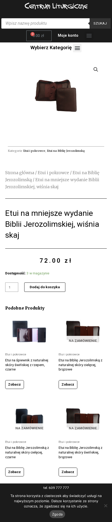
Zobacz (14, 384)
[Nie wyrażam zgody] (105, 505)
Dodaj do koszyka (45, 287)
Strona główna (19, 172)
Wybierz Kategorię (51, 48)
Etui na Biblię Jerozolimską (66, 151)
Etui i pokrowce (34, 151)
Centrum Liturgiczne (56, 5)
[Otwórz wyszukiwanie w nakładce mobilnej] (56, 23)
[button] (89, 35)
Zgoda (57, 514)
